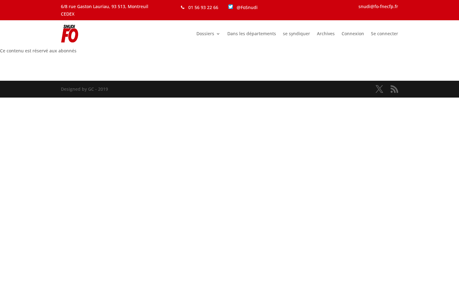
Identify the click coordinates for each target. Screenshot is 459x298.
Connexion (353, 33)
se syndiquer (296, 33)
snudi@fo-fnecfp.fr (378, 6)
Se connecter (384, 33)
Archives (326, 33)
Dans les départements (251, 33)
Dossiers (205, 33)
